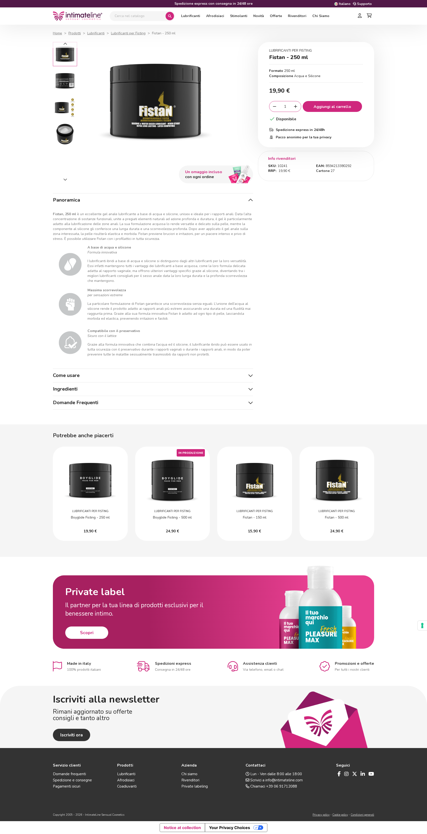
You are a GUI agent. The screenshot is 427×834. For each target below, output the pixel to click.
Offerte (276, 16)
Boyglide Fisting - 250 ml (90, 517)
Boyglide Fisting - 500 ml (172, 517)
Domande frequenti (69, 773)
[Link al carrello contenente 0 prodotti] (369, 16)
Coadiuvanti (127, 786)
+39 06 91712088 (281, 786)
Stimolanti (238, 16)
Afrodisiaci (215, 16)
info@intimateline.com (284, 780)
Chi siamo (189, 773)
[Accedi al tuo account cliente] (359, 16)
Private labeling (194, 786)
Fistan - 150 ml (254, 517)
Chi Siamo (320, 16)
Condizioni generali (362, 815)
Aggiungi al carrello (332, 106)
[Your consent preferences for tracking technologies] (422, 625)
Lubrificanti (190, 16)
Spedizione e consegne (72, 780)
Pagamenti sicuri (66, 786)
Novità (258, 16)
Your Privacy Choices (229, 827)
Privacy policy (321, 815)
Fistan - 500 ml (336, 517)
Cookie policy (340, 815)
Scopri (86, 633)
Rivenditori (297, 16)
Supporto (364, 4)
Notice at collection (182, 827)
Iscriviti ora (71, 735)
